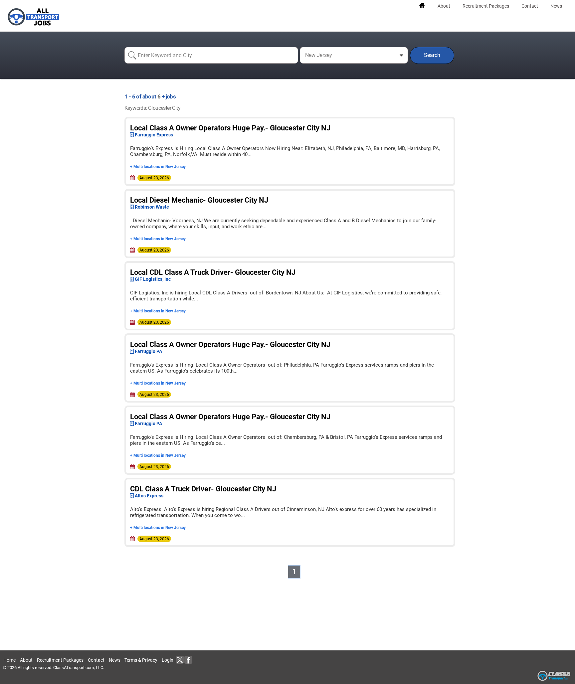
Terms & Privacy (140, 660)
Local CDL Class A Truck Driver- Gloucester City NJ (212, 272)
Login (167, 660)
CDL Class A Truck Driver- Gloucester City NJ (203, 489)
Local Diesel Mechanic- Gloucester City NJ (199, 200)
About (26, 660)
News (114, 660)
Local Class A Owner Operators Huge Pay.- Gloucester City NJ (230, 128)
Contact (96, 660)
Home (9, 660)
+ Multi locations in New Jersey (158, 166)
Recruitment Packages (60, 660)
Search (432, 55)
